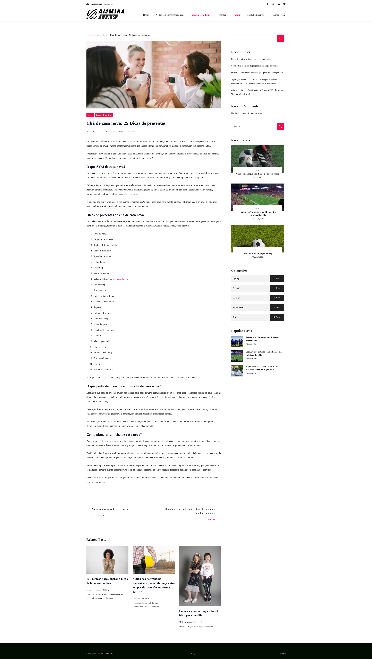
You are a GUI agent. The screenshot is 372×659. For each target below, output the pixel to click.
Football (257, 170)
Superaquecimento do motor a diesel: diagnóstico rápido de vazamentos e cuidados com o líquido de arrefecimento (255, 81)
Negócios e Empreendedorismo (170, 15)
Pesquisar (280, 38)
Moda (237, 15)
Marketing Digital (255, 15)
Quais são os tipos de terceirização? (111, 508)
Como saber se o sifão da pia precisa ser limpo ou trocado (255, 66)
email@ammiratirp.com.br (102, 4)
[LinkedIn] (279, 4)
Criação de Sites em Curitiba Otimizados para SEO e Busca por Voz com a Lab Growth (257, 92)
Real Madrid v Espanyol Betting (258, 253)
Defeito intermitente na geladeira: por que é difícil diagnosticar (257, 72)
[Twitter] (284, 4)
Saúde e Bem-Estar (201, 15)
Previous (100, 515)
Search (280, 126)
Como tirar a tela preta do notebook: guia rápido (251, 59)
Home (146, 15)
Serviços (109, 598)
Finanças (275, 15)
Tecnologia (222, 15)
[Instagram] (273, 4)
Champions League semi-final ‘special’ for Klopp (257, 174)
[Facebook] (267, 4)
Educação (90, 594)
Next (209, 519)
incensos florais (120, 279)
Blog (192, 653)
